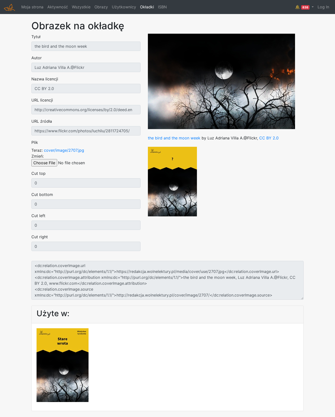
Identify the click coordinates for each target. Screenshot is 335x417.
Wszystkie (81, 6)
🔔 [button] (301, 6)
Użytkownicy (124, 6)
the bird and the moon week (174, 137)
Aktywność (57, 6)
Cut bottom (42, 194)
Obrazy (101, 6)
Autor (36, 57)
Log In (323, 6)
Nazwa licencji (44, 78)
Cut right (39, 236)
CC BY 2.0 (269, 137)
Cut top (38, 173)
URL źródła (41, 121)
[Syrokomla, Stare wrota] (63, 364)
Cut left (38, 215)
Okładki (147, 6)
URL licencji (42, 100)
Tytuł (35, 36)
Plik (34, 142)
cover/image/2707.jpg (64, 150)
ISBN (162, 6)
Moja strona (32, 6)
